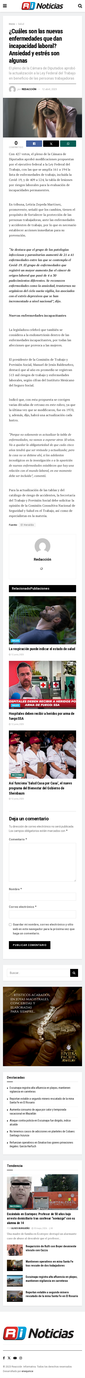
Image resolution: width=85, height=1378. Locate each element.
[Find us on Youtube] (15, 1358)
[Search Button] (80, 6)
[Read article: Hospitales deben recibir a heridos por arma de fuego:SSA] (42, 685)
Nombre (15, 889)
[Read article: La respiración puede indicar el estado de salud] (42, 620)
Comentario (18, 839)
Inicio (12, 24)
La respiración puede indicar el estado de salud (42, 649)
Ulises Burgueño (20, 1228)
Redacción (29, 89)
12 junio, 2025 (17, 654)
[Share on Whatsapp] (68, 143)
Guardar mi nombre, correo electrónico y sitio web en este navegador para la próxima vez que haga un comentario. (44, 929)
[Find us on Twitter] (9, 1358)
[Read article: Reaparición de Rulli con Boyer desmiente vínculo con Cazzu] (15, 1250)
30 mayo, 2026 (40, 1228)
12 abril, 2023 (49, 89)
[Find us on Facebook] (4, 1358)
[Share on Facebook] (34, 143)
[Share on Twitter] (51, 143)
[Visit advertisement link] (42, 1026)
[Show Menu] (5, 6)
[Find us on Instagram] (20, 1358)
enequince (27, 1371)
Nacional (17, 775)
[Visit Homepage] (42, 6)
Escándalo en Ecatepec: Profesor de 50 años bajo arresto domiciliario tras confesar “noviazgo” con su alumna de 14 (41, 1218)
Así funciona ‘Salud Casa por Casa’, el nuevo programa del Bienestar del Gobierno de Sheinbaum (40, 788)
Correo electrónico (23, 907)
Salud (21, 24)
